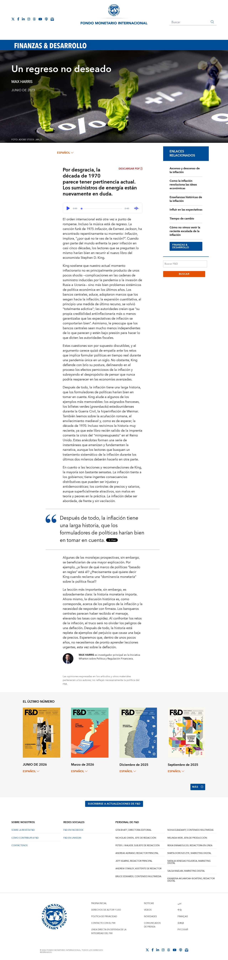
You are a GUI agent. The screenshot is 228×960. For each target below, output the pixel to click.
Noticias (149, 903)
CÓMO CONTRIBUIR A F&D (25, 838)
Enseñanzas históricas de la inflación (186, 199)
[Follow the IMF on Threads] (34, 19)
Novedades (150, 916)
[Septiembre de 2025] (186, 732)
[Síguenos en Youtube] (40, 19)
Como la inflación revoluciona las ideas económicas (183, 184)
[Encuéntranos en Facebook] (18, 19)
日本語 (181, 923)
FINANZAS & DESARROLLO (180, 246)
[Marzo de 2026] (89, 732)
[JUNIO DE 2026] (41, 732)
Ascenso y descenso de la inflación (185, 170)
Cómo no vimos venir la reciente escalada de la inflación (185, 231)
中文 (180, 910)
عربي (180, 903)
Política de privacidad (104, 916)
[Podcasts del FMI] (46, 19)
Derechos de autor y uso (106, 910)
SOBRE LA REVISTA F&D (23, 830)
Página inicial (99, 903)
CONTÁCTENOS (19, 845)
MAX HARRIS (21, 82)
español (63, 152)
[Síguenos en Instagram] (28, 19)
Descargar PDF (129, 169)
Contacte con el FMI (103, 923)
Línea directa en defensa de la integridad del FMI (108, 931)
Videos (148, 910)
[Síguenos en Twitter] (13, 19)
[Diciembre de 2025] (138, 732)
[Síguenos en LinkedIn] (23, 19)
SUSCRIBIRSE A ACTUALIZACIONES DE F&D (114, 804)
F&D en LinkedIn (72, 838)
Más (195, 787)
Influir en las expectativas (186, 209)
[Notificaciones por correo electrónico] (52, 19)
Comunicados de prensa (152, 925)
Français (183, 916)
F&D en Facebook (73, 830)
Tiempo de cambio (182, 218)
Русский (183, 930)
